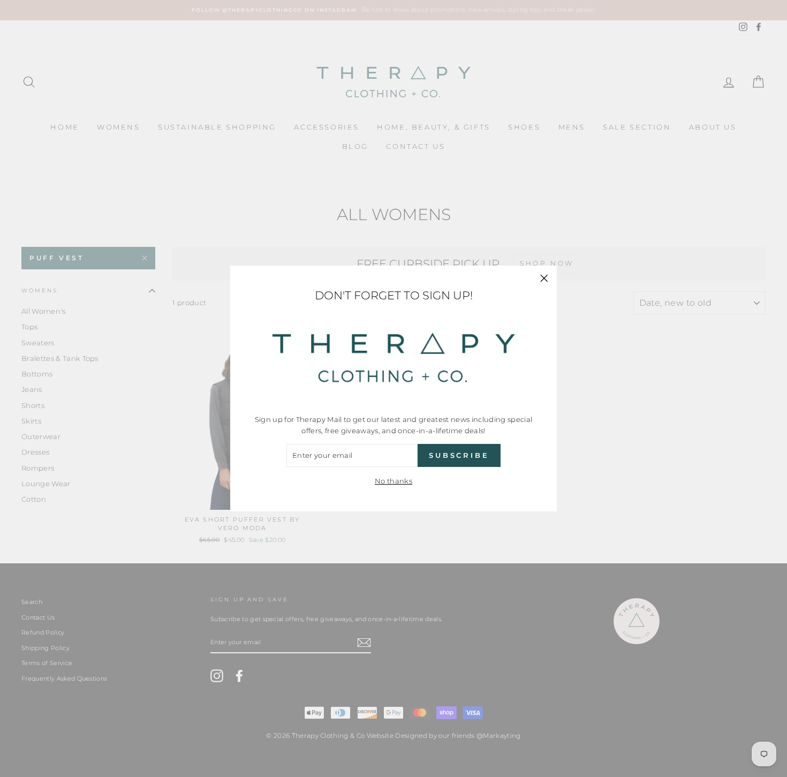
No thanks (393, 481)
